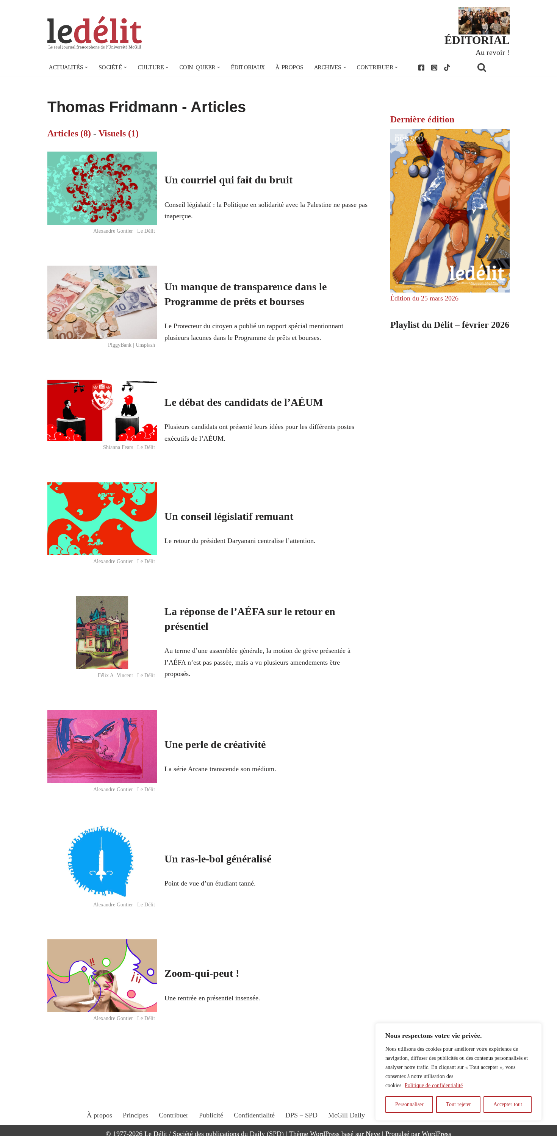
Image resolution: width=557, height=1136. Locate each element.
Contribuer (173, 1115)
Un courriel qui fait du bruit (228, 180)
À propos (289, 67)
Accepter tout (507, 1104)
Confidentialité (254, 1115)
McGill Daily (346, 1115)
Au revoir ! (493, 52)
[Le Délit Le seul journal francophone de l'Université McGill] (94, 33)
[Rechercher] (491, 67)
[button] (86, 67)
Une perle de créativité (215, 744)
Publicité (211, 1115)
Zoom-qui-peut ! (201, 973)
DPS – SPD (301, 1115)
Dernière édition (422, 119)
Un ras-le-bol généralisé (217, 859)
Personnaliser (409, 1104)
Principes (135, 1115)
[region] (458, 1072)
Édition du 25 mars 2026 (424, 298)
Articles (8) (69, 133)
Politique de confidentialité (434, 1085)
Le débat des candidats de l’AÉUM (243, 402)
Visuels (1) (119, 133)
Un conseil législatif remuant (228, 516)
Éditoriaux (248, 67)
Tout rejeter (458, 1104)
